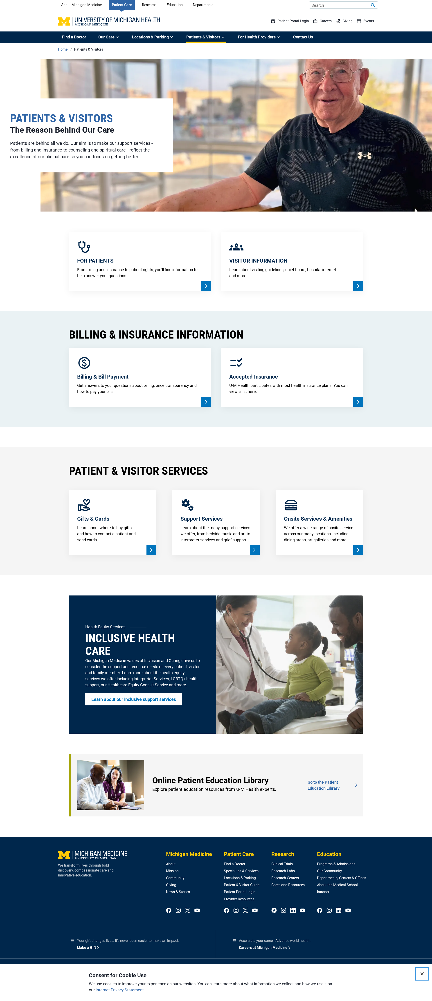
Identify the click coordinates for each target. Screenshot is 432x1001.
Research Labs (283, 871)
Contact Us (303, 37)
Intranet (323, 892)
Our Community (329, 871)
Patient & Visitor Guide (241, 885)
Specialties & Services (241, 871)
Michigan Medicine (189, 854)
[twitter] (187, 911)
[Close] (422, 974)
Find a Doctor (74, 37)
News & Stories (178, 892)
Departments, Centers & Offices (341, 878)
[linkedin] (293, 911)
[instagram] (178, 911)
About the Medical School (337, 885)
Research (149, 5)
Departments (203, 5)
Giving (171, 885)
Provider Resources (239, 899)
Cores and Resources (288, 885)
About (171, 864)
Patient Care (122, 5)
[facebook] (168, 911)
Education (175, 5)
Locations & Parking (240, 878)
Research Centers (285, 878)
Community (175, 878)
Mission (172, 871)
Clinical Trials (282, 864)
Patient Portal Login (239, 892)
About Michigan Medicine (81, 5)
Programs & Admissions (336, 864)
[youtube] (197, 911)
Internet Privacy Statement (120, 990)
